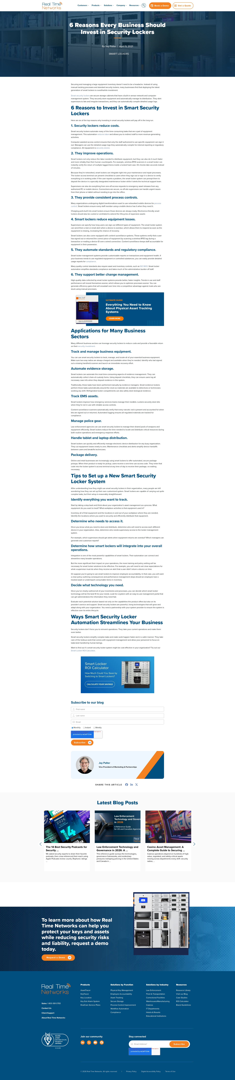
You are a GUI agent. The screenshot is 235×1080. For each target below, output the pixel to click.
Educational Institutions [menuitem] (156, 1016)
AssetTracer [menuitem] (85, 990)
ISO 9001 (144, 266)
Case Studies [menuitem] (181, 997)
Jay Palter (110, 46)
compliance (91, 261)
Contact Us (46, 1008)
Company (121, 5)
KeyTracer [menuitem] (85, 994)
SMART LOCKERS (119, 54)
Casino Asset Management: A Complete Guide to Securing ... (65, 848)
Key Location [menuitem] (86, 997)
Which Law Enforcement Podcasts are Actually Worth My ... (117, 848)
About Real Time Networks (53, 1017)
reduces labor (103, 134)
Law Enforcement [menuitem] (153, 990)
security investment (86, 346)
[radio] (76, 727)
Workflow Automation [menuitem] (120, 1008)
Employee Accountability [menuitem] (121, 994)
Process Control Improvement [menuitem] (123, 1005)
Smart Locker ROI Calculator (83, 650)
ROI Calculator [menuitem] (182, 1001)
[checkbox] (117, 727)
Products (96, 5)
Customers (82, 5)
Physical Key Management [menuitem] (122, 990)
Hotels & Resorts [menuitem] (153, 1012)
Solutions (108, 5)
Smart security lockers (80, 95)
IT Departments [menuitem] (152, 1008)
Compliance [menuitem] (116, 1012)
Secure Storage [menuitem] (117, 1001)
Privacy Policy (131, 1071)
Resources (134, 5)
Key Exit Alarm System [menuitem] (90, 1001)
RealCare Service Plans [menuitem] (90, 1005)
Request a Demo (56, 957)
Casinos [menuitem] (149, 1005)
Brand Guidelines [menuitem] (183, 1005)
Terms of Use (170, 1071)
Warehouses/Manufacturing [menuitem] (158, 1001)
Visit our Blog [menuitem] (182, 994)
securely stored (102, 147)
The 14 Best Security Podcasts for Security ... (167, 848)
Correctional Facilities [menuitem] (155, 997)
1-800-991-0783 (54, 1003)
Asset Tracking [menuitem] (117, 997)
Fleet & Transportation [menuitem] (155, 994)
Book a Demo (161, 5)
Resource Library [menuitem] (183, 990)
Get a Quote (184, 5)
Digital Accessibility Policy (151, 1071)
